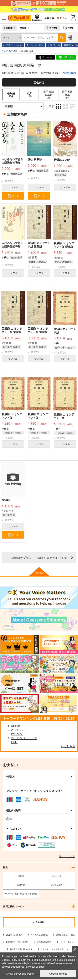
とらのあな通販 (10, 50)
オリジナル (53, 45)
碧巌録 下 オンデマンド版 (12, 415)
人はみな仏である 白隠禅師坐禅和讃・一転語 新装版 (13, 162)
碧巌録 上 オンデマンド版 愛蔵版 (12, 330)
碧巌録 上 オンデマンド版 (64, 416)
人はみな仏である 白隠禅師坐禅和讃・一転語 (12, 246)
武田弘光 (17, 734)
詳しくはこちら (67, 856)
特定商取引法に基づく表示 (21, 949)
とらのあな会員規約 (39, 935)
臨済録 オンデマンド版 (65, 330)
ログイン (62, 18)
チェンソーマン (35, 45)
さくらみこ (18, 730)
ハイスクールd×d (12, 45)
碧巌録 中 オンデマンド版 (38, 415)
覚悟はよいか (62, 159)
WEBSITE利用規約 (14, 935)
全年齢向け (9, 27)
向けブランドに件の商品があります (39, 557)
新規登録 (49, 18)
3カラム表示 (59, 109)
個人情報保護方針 (44, 942)
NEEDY (16, 726)
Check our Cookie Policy (20, 973)
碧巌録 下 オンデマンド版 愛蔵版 (64, 245)
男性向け (53, 27)
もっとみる (68, 746)
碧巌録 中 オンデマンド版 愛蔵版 (38, 330)
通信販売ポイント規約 (65, 935)
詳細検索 (70, 37)
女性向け (69, 27)
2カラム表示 (66, 109)
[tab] (30, 94)
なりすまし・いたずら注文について (56, 949)
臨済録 (6, 500)
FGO (14, 742)
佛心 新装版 (35, 159)
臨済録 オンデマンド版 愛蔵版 (39, 244)
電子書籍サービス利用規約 (17, 942)
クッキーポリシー (67, 942)
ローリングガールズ (24, 738)
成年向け (24, 27)
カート (15, 195)
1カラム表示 (73, 109)
